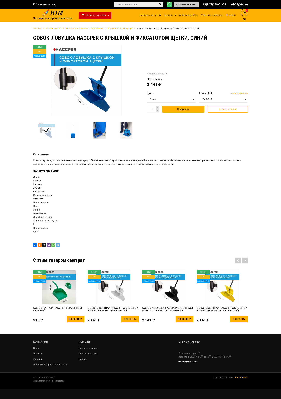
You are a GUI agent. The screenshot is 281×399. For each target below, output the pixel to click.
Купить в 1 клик (228, 109)
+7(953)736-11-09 (214, 4)
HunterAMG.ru (241, 377)
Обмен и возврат (88, 353)
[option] (86, 80)
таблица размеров (239, 93)
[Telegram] (58, 245)
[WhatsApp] (53, 245)
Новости (37, 353)
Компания (40, 341)
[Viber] (49, 245)
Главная (37, 28)
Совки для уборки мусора (120, 28)
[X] (44, 245)
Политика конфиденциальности (50, 364)
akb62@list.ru (239, 4)
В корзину (183, 109)
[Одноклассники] (40, 245)
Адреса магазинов (45, 4)
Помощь (84, 341)
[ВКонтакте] (35, 245)
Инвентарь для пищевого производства (85, 28)
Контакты (38, 359)
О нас (36, 348)
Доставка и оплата (88, 348)
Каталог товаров (96, 15)
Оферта (83, 359)
